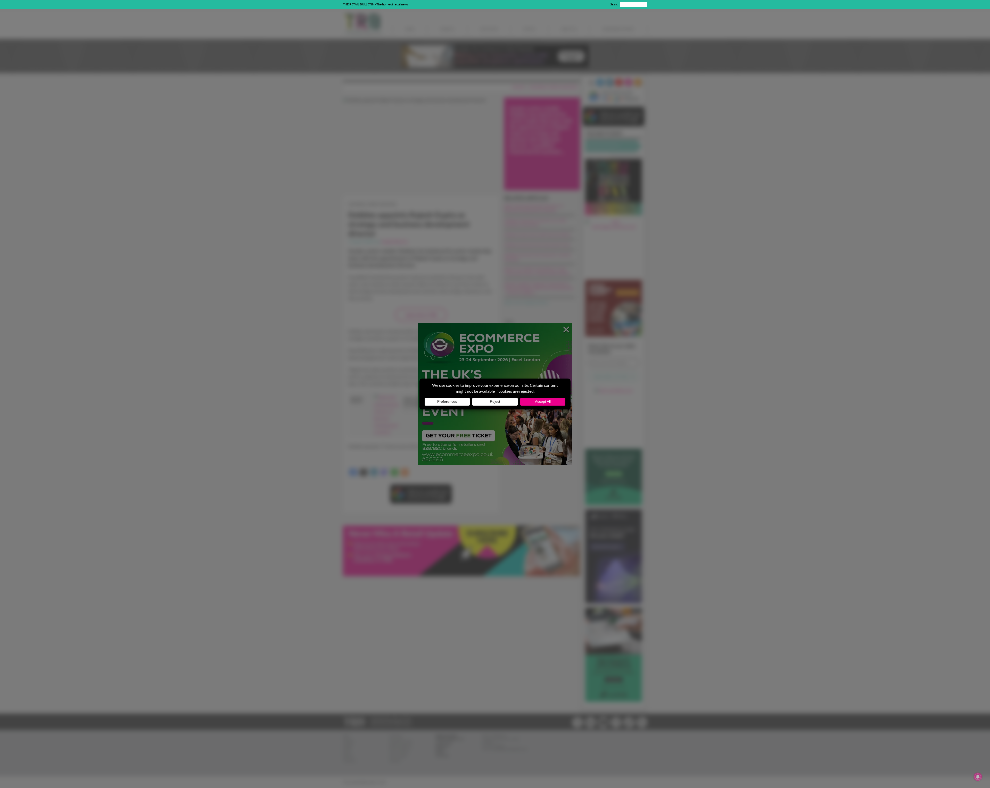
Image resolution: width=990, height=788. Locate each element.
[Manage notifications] (978, 777)
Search (615, 4)
